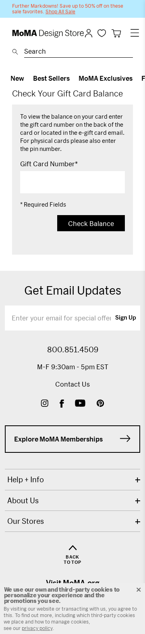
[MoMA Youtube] (80, 404)
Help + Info (25, 479)
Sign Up (125, 318)
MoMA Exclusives (106, 78)
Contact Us (72, 384)
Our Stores (25, 521)
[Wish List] (101, 33)
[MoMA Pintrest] (100, 404)
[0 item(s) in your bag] (116, 33)
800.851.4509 (72, 349)
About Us (23, 500)
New (17, 78)
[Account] (88, 33)
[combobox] (78, 52)
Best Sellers (51, 78)
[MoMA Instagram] (44, 404)
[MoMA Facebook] (61, 404)
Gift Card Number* (49, 163)
